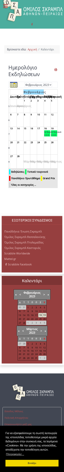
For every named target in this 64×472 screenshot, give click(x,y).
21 (18, 142)
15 (25, 128)
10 (38, 114)
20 (11, 142)
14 (18, 128)
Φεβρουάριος (32, 293)
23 (32, 142)
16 (32, 128)
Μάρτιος (32, 329)
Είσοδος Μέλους (13, 411)
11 (45, 114)
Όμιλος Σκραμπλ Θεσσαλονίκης (24, 237)
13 (11, 128)
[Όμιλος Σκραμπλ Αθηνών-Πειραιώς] (32, 392)
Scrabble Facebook (20, 264)
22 (25, 142)
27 (11, 156)
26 (52, 142)
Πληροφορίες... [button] (15, 454)
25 (45, 142)
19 (52, 128)
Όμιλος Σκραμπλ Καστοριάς (22, 248)
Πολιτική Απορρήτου (16, 417)
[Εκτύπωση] (56, 69)
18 (45, 128)
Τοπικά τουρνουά (37, 171)
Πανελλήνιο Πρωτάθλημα (25, 178)
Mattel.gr (10, 259)
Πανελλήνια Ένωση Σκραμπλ (23, 231)
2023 (32, 296)
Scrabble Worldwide (17, 253)
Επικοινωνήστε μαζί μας (18, 424)
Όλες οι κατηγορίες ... (23, 184)
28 (18, 156)
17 (38, 128)
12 (52, 114)
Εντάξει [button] (32, 463)
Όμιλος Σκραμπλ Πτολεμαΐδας (24, 242)
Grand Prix (49, 178)
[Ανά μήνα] (14, 85)
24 (38, 142)
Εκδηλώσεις (17, 171)
